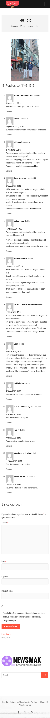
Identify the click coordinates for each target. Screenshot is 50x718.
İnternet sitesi (7, 591)
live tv (16, 430)
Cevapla (9, 111)
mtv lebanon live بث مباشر (26, 406)
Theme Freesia (24, 702)
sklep (46, 246)
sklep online (19, 142)
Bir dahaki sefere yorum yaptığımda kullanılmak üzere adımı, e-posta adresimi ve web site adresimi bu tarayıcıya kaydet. (24, 617)
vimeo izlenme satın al (24, 95)
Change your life (38, 331)
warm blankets (20, 258)
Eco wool (26, 292)
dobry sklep (19, 221)
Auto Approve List (22, 178)
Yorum (5, 522)
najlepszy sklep (31, 166)
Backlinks (18, 118)
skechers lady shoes (23, 453)
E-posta (5, 576)
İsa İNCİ (5, 702)
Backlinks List (36, 208)
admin (15, 26)
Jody (16, 344)
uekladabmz (19, 383)
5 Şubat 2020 (27, 26)
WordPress (34, 702)
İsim (4, 561)
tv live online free (22, 476)
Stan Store (40, 371)
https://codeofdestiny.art (25, 304)
